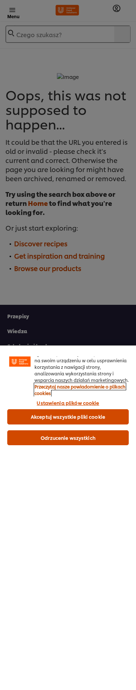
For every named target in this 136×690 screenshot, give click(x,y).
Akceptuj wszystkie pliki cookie (68, 416)
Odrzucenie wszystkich (68, 437)
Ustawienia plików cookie (68, 402)
